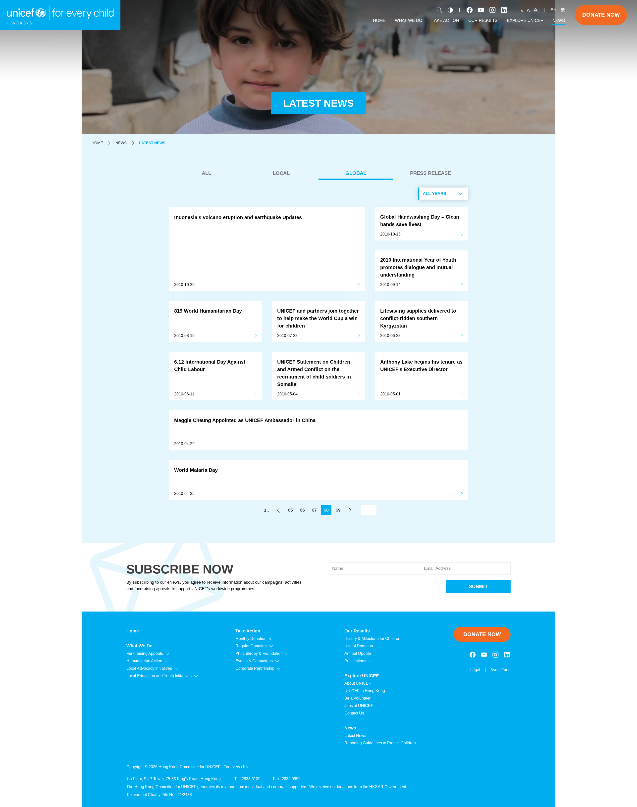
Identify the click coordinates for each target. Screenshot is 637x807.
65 (290, 510)
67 (314, 510)
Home (97, 143)
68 (326, 510)
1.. (266, 510)
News (121, 143)
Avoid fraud (500, 670)
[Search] (440, 10)
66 (302, 510)
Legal (475, 670)
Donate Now (601, 15)
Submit (478, 586)
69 (338, 510)
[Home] (60, 15)
